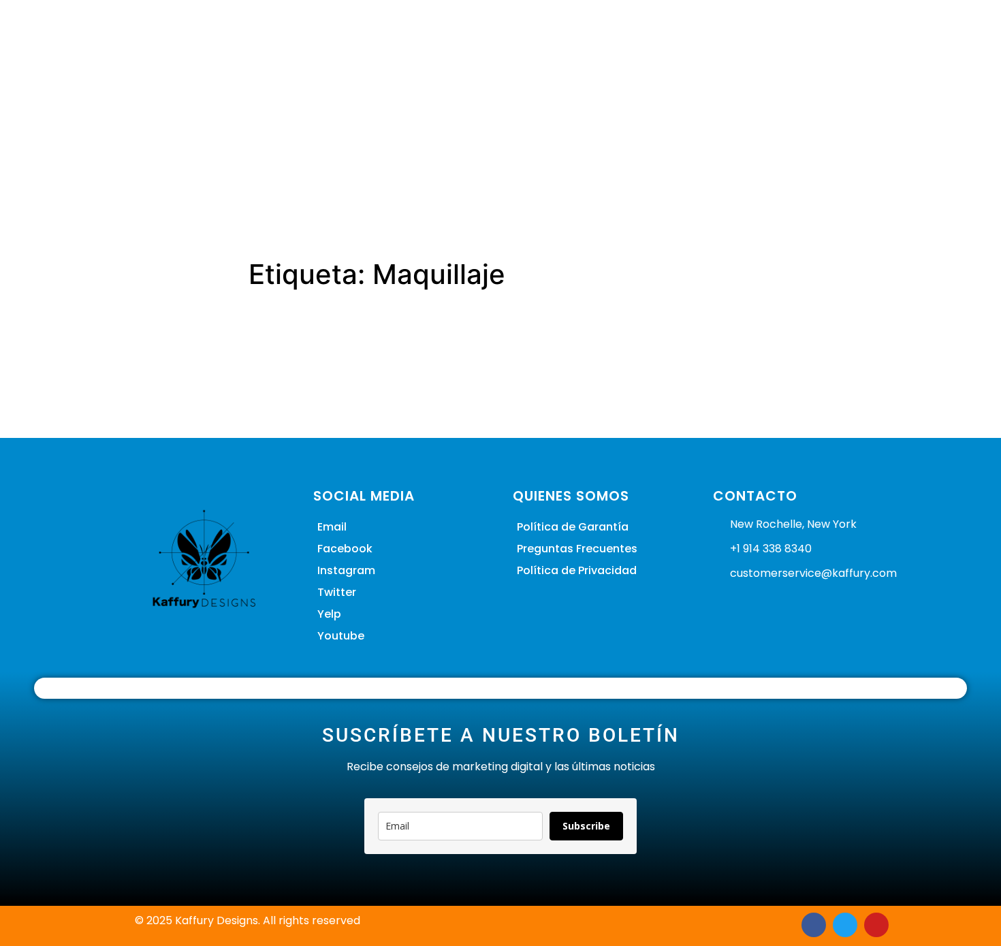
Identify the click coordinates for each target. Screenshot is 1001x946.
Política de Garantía (573, 527)
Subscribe (586, 825)
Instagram (346, 570)
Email (332, 527)
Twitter (336, 592)
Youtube (340, 636)
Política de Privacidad (577, 570)
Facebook (344, 548)
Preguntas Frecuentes (577, 548)
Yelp (329, 614)
